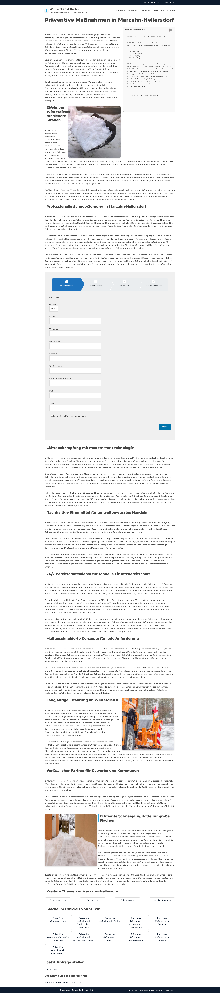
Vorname (53, 329)
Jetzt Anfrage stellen (138, 86)
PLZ (51, 391)
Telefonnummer (57, 366)
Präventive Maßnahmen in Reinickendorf (58, 950)
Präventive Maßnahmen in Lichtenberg (162, 937)
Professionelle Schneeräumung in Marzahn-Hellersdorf (150, 45)
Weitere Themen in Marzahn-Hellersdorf (145, 81)
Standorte (159, 11)
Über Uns (132, 11)
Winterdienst (137, 53)
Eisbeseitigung (127, 900)
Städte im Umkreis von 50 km (141, 84)
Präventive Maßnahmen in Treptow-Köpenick (136, 937)
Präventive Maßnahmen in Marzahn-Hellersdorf (145, 37)
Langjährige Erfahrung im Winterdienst (144, 74)
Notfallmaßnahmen (162, 900)
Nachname (54, 341)
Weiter (165, 427)
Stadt (52, 403)
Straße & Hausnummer (60, 379)
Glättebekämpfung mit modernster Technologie (147, 64)
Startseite (120, 11)
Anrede (52, 304)
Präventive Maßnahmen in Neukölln (110, 937)
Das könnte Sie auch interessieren (147, 95)
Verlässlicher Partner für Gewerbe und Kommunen (149, 76)
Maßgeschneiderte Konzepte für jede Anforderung (149, 71)
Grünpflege (137, 56)
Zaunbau (135, 51)
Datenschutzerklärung (151, 990)
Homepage (132, 990)
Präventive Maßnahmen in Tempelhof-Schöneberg (84, 937)
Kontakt (171, 11)
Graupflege (136, 58)
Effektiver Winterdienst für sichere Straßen (145, 43)
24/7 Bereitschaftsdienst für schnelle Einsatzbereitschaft (151, 69)
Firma (52, 316)
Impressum (170, 990)
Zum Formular (51, 969)
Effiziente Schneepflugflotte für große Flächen (147, 79)
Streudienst (92, 900)
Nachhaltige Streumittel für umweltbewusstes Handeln (151, 66)
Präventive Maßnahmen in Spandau (162, 921)
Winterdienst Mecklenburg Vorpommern (64, 982)
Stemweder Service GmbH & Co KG (76, 990)
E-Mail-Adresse (56, 354)
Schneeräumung (58, 900)
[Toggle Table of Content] (170, 30)
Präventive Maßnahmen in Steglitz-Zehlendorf (58, 937)
